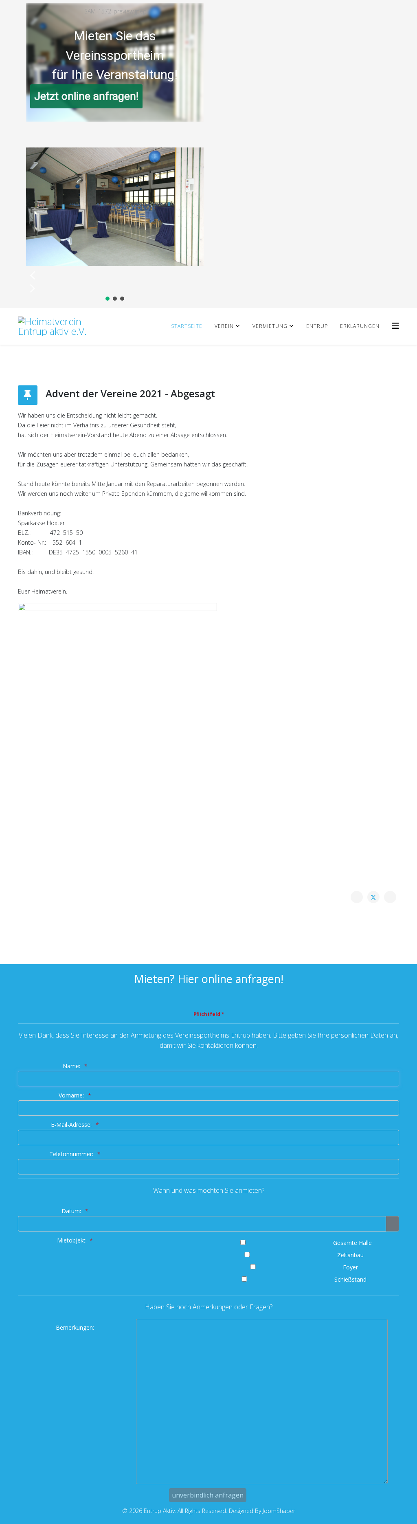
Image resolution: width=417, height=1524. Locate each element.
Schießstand (350, 1279)
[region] (115, 154)
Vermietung (270, 326)
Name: (71, 1066)
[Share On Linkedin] (390, 897)
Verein (224, 326)
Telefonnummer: (71, 1154)
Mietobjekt (71, 1240)
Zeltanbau (350, 1255)
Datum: (71, 1211)
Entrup (317, 326)
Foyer (350, 1267)
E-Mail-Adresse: (71, 1124)
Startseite (186, 326)
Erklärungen (360, 326)
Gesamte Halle (352, 1243)
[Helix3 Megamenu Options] (395, 325)
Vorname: (71, 1095)
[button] (115, 275)
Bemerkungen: (75, 1327)
